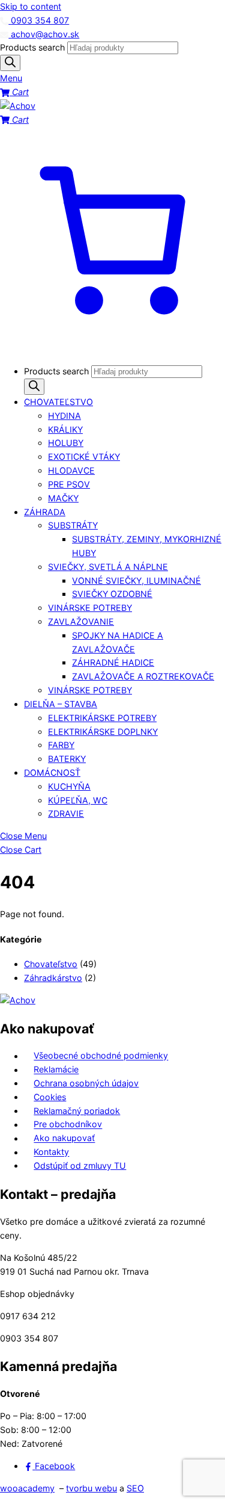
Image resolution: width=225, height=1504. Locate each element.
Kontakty (51, 1152)
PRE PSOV (69, 484)
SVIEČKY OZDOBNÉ (112, 594)
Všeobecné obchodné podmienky (101, 1056)
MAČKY (63, 498)
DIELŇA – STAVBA (60, 704)
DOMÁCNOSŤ (52, 772)
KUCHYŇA (69, 786)
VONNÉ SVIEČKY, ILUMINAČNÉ (136, 580)
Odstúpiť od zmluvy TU (80, 1165)
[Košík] (112, 349)
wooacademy (27, 1488)
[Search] (10, 63)
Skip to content (30, 6)
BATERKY (67, 759)
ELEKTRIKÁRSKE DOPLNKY (103, 731)
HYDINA (64, 415)
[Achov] (17, 106)
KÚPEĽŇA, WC (77, 800)
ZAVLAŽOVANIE (81, 621)
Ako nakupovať (64, 1138)
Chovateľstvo (50, 964)
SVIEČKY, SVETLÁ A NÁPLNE (108, 567)
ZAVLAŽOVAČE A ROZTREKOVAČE (143, 676)
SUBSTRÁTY (73, 525)
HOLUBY (65, 443)
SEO (135, 1488)
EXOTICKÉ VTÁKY (84, 456)
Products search (33, 47)
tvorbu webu (91, 1488)
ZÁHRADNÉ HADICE (113, 662)
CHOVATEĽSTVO (58, 402)
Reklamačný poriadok (77, 1111)
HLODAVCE (71, 470)
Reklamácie (56, 1070)
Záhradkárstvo (53, 978)
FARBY (61, 745)
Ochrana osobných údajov (86, 1083)
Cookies (50, 1097)
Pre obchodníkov (68, 1124)
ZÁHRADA (44, 512)
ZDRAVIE (66, 813)
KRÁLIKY (65, 429)
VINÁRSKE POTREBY (90, 607)
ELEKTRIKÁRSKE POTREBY (102, 718)
